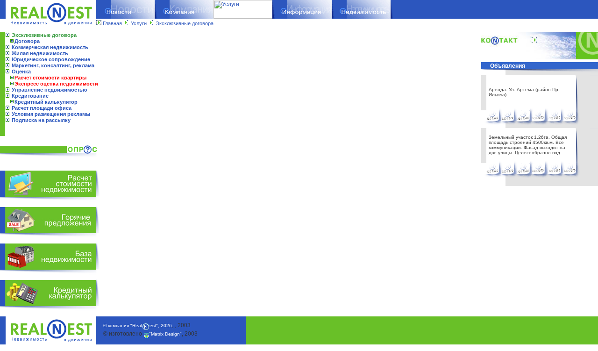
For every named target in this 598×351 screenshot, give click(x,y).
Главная (112, 23)
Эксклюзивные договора (185, 23)
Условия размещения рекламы (51, 114)
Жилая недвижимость (40, 53)
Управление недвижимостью (49, 90)
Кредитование (30, 96)
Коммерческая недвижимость (50, 47)
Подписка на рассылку (41, 120)
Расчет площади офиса (41, 108)
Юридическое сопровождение (51, 59)
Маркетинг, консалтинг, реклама (53, 65)
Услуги (139, 23)
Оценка (21, 71)
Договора (27, 41)
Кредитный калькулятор (46, 102)
